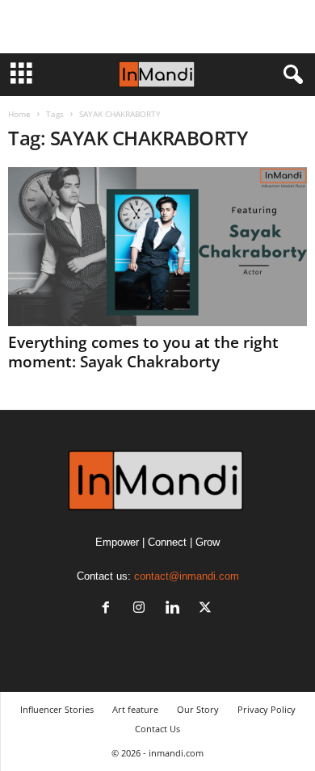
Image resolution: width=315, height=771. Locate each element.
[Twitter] (207, 609)
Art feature (135, 709)
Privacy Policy (266, 709)
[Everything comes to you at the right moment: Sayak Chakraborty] (157, 246)
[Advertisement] (157, 26)
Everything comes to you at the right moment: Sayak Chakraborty (143, 352)
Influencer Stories (57, 709)
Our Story (198, 709)
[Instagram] (142, 609)
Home (19, 113)
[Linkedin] (175, 609)
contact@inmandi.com (186, 576)
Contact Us (157, 729)
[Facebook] (109, 609)
